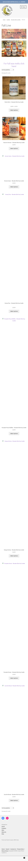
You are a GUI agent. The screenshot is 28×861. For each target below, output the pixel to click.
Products (4, 828)
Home (4, 19)
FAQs (3, 830)
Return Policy (5, 851)
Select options (14, 110)
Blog (3, 834)
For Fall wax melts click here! (14, 65)
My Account (4, 858)
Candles (8, 19)
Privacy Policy (20, 849)
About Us (4, 832)
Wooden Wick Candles (16, 19)
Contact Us (13, 849)
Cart (21, 857)
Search (7, 849)
